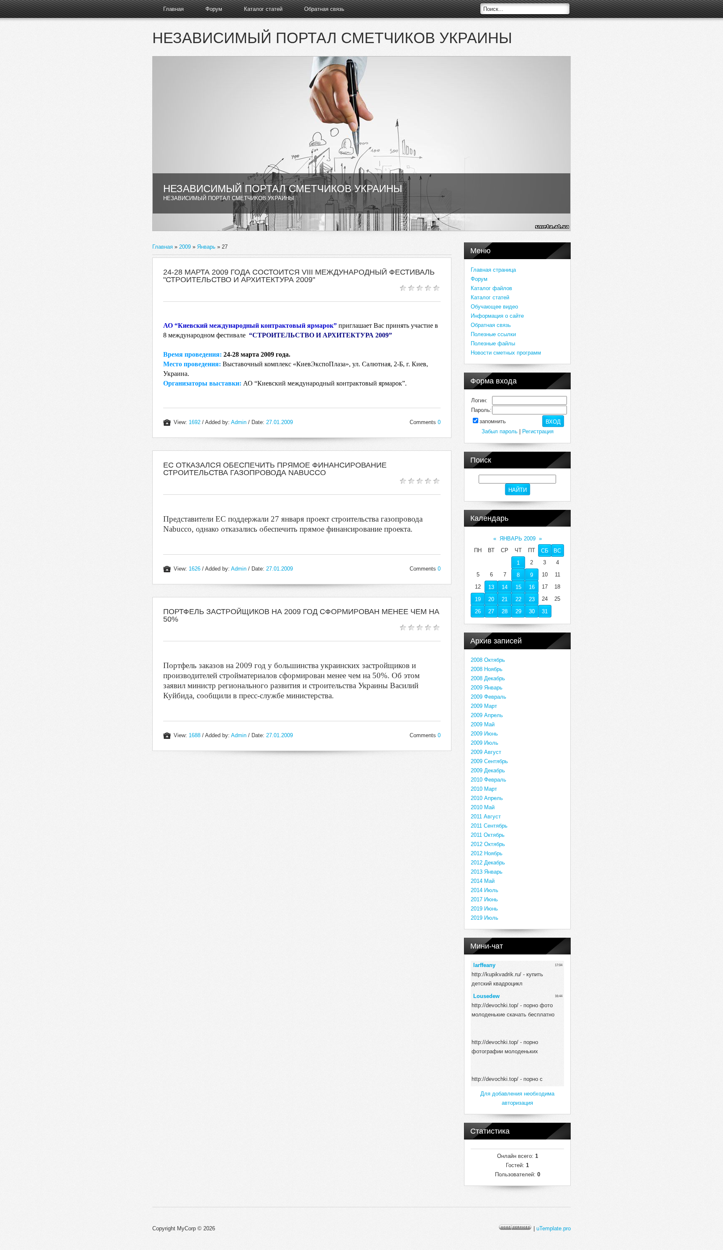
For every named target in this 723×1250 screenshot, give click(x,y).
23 (532, 599)
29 (518, 611)
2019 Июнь (484, 908)
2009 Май (483, 724)
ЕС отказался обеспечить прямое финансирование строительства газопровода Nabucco (275, 469)
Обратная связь (324, 9)
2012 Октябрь (488, 844)
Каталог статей (263, 9)
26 (478, 611)
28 (505, 611)
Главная (173, 9)
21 (505, 599)
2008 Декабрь (488, 678)
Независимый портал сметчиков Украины (332, 37)
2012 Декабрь (488, 862)
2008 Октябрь (488, 660)
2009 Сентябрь (489, 761)
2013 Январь (487, 872)
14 (505, 587)
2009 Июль (484, 743)
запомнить (492, 421)
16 (532, 587)
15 (518, 587)
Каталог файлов (491, 288)
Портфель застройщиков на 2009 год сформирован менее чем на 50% (301, 615)
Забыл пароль (500, 431)
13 (491, 587)
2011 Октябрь (488, 835)
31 (545, 611)
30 (532, 611)
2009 (185, 247)
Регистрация (538, 431)
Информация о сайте (497, 316)
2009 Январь (487, 687)
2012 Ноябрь (487, 853)
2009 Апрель (487, 715)
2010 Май (483, 807)
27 (491, 611)
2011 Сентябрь (489, 826)
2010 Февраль (488, 780)
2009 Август (486, 752)
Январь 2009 (518, 538)
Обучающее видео (494, 306)
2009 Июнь (484, 733)
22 (518, 599)
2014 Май (483, 881)
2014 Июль (484, 890)
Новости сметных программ (506, 353)
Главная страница (493, 270)
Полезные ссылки (493, 334)
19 (478, 599)
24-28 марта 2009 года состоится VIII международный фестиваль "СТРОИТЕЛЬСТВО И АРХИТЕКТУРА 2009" (299, 276)
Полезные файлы (493, 343)
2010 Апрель (487, 798)
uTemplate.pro (553, 1228)
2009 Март (484, 706)
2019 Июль (484, 918)
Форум (213, 9)
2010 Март (484, 789)
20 (491, 599)
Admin (238, 422)
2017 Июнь (484, 899)
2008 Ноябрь (487, 669)
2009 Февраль (488, 697)
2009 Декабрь (488, 770)
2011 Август (486, 816)
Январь (206, 247)
